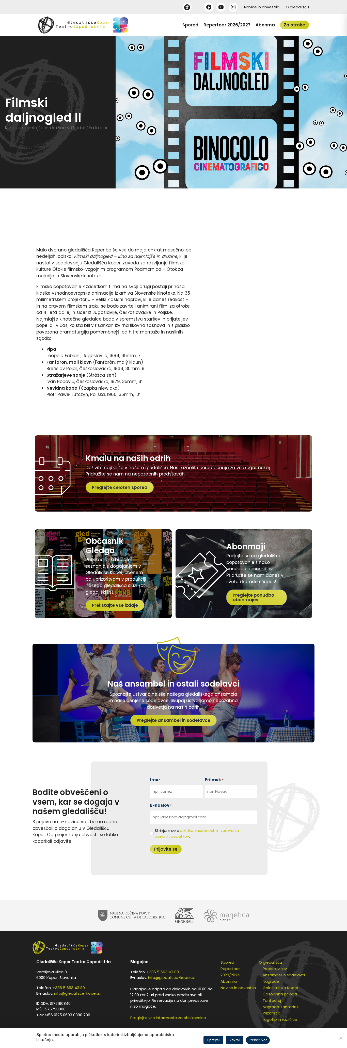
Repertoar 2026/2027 (226, 25)
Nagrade (271, 981)
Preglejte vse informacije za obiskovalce (168, 1017)
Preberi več (257, 1040)
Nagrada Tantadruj (280, 1006)
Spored (190, 25)
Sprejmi (213, 1040)
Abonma (265, 25)
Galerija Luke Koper (280, 987)
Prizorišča (271, 1013)
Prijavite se (166, 849)
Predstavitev (275, 968)
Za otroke (294, 25)
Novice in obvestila (261, 7)
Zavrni (235, 1040)
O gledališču (297, 7)
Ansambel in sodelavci (284, 975)
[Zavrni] (340, 1038)
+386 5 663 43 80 (69, 987)
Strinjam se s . (197, 833)
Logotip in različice (280, 1019)
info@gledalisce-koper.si (77, 993)
